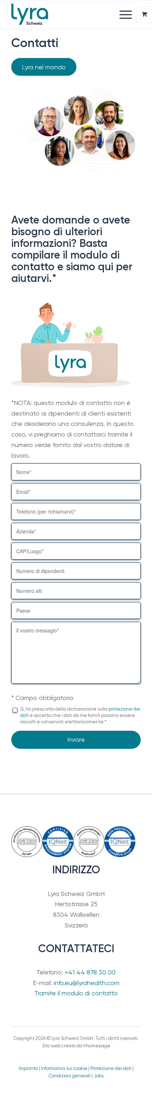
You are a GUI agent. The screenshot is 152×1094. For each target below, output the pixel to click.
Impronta (28, 1068)
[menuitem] (126, 14)
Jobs (99, 1075)
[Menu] (122, 14)
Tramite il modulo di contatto (76, 993)
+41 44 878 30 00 (90, 972)
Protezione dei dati (110, 1068)
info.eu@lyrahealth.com (86, 982)
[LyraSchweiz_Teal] (63, 14)
